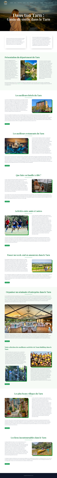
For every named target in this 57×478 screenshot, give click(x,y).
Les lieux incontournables (48, 2)
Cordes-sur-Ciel (19, 83)
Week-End (31, 2)
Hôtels (15, 2)
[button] (38, 2)
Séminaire (36, 2)
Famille (24, 2)
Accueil (11, 2)
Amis (28, 2)
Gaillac (39, 82)
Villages (41, 2)
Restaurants (20, 2)
